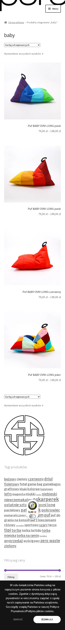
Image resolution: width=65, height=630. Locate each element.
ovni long (47, 504)
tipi (7, 530)
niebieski (49, 493)
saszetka (20, 525)
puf (47, 514)
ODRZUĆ (18, 619)
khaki (23, 489)
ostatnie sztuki (17, 504)
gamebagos (52, 484)
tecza (52, 525)
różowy (9, 525)
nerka (38, 494)
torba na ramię (28, 535)
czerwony (36, 479)
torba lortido (31, 530)
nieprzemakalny (18, 499)
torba (16, 530)
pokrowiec (50, 509)
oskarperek (46, 499)
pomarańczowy (15, 515)
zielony (10, 545)
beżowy (10, 479)
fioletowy (11, 484)
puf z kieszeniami (43, 520)
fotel (23, 484)
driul (48, 478)
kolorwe (33, 489)
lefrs (8, 493)
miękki (30, 494)
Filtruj (11, 577)
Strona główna (16, 22)
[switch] (32, 516)
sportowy (31, 525)
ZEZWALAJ (47, 619)
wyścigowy (31, 541)
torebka (43, 536)
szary (43, 525)
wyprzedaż (13, 540)
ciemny (22, 479)
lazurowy (46, 489)
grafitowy (11, 489)
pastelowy (12, 510)
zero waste (50, 540)
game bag (35, 484)
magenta (18, 494)
